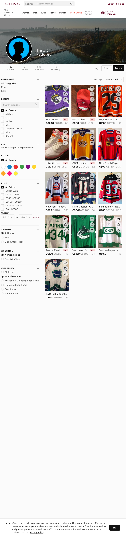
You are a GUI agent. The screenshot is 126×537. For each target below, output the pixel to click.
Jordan (8, 121)
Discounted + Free (14, 241)
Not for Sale (11, 293)
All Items (9, 233)
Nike (7, 132)
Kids (43, 12)
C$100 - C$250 (14, 201)
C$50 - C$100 (13, 198)
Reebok (9, 136)
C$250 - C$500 (14, 205)
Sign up (120, 3)
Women (26, 12)
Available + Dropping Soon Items (22, 280)
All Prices (10, 187)
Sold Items (10, 289)
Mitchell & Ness (13, 128)
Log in (111, 3)
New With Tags (12, 259)
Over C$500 (12, 209)
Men (35, 12)
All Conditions (12, 254)
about (107, 68)
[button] (30, 3)
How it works (88, 12)
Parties (62, 12)
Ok (114, 527)
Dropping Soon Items (16, 285)
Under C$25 (12, 190)
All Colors (10, 160)
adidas (9, 114)
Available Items (13, 276)
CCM (8, 117)
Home (52, 12)
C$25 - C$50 (12, 194)
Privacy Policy (37, 532)
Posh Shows (76, 12)
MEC (7, 125)
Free (7, 237)
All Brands (10, 110)
